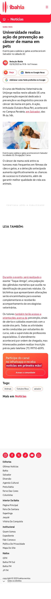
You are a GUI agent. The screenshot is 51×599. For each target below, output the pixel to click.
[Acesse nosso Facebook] (12, 455)
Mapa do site (9, 548)
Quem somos (9, 531)
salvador (37, 389)
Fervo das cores (10, 491)
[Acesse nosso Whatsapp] (38, 455)
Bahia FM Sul (9, 562)
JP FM (5, 570)
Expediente (8, 535)
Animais (7, 389)
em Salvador (33, 111)
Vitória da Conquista (13, 521)
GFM (5, 558)
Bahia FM (7, 566)
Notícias (17, 19)
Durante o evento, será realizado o (22, 277)
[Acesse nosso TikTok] (25, 455)
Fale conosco (9, 539)
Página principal (10, 505)
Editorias (7, 461)
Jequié (6, 517)
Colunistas (8, 495)
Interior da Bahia (11, 500)
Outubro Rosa (23, 389)
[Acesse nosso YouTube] (32, 455)
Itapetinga (8, 513)
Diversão (7, 478)
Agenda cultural (11, 482)
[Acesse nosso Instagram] (5, 455)
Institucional (9, 527)
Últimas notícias (10, 466)
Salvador (7, 474)
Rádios (6, 553)
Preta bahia (8, 487)
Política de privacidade (14, 543)
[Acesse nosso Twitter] (18, 455)
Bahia (5, 470)
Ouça (11, 72)
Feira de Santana (11, 509)
